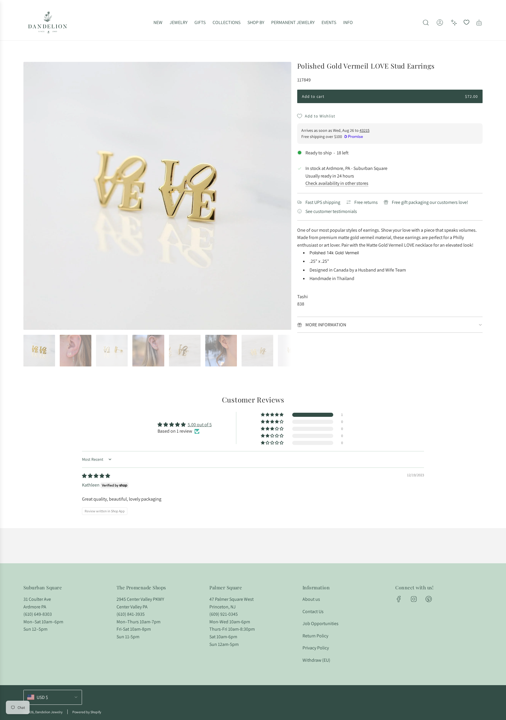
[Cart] (479, 23)
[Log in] (440, 23)
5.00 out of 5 (200, 425)
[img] (96, 476)
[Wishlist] (466, 22)
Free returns (366, 202)
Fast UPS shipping (322, 202)
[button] (29, 196)
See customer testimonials (331, 211)
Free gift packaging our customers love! (430, 202)
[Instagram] (414, 599)
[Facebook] (399, 599)
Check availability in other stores (336, 183)
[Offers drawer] (454, 23)
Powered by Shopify (86, 712)
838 (300, 304)
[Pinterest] (429, 599)
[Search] (426, 23)
